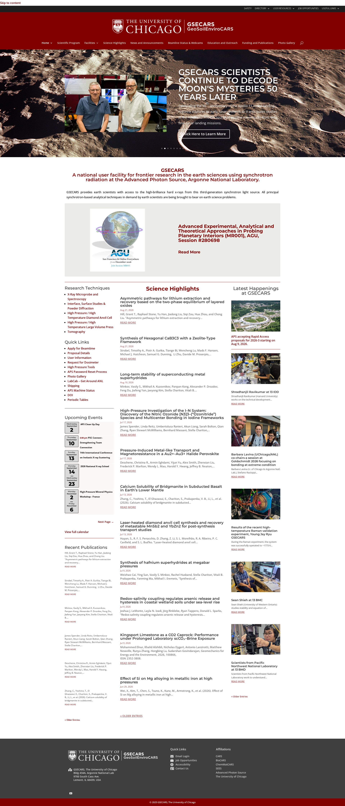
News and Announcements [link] (146, 43)
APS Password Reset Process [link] (87, 372)
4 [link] (171, 148)
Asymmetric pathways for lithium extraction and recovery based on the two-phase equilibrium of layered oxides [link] (172, 302)
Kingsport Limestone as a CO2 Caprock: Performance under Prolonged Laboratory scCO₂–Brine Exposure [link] (169, 637)
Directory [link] (260, 8)
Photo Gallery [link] (286, 43)
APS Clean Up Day (90, 424)
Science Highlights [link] (114, 43)
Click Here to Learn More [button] (204, 133)
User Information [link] (79, 358)
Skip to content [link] (10, 3)
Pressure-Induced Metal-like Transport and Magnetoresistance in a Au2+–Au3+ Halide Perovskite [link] (169, 452)
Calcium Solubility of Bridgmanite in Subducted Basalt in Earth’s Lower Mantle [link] (171, 488)
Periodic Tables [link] (78, 400)
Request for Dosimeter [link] (83, 362)
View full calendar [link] (77, 532)
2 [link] (164, 148)
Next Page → (106, 522)
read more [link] (70, 566)
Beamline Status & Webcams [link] (185, 43)
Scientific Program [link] (68, 43)
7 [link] (180, 148)
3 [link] (168, 148)
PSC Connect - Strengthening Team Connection (91, 442)
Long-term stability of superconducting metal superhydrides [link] (162, 376)
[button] (71, 793)
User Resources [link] (282, 8)
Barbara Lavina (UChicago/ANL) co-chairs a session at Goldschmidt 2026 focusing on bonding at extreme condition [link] (254, 460)
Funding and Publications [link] (257, 43)
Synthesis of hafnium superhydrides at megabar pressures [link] (165, 564)
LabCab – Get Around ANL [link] (85, 381)
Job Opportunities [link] (308, 8)
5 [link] (174, 148)
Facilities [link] (89, 43)
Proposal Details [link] (79, 353)
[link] (173, 26)
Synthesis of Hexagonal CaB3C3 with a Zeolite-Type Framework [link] (167, 340)
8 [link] (183, 148)
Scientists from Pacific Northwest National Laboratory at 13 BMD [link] (254, 666)
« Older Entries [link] (72, 719)
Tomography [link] (76, 332)
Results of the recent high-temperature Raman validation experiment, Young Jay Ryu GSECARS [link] (254, 532)
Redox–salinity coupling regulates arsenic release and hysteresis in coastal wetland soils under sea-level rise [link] (170, 600)
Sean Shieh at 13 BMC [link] (247, 600)
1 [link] (161, 148)
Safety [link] (248, 8)
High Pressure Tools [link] (81, 367)
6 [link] (177, 148)
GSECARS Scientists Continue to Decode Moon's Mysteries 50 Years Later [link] (228, 84)
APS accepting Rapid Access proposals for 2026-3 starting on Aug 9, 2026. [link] (253, 340)
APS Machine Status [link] (81, 390)
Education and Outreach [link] (223, 43)
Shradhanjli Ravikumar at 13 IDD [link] (255, 392)
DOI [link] (70, 395)
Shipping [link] (73, 386)
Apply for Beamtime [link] (81, 348)
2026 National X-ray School (94, 466)
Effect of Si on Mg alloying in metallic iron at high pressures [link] (166, 680)
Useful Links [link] (329, 8)
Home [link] (45, 43)
